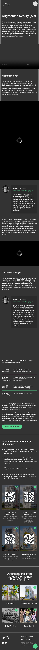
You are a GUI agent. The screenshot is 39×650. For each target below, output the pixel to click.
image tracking (13, 223)
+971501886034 (26, 639)
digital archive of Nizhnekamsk (13, 37)
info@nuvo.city (27, 636)
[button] (10, 504)
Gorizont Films (19, 24)
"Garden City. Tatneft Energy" (19, 578)
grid (15, 309)
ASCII (26, 196)
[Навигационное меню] (35, 3)
